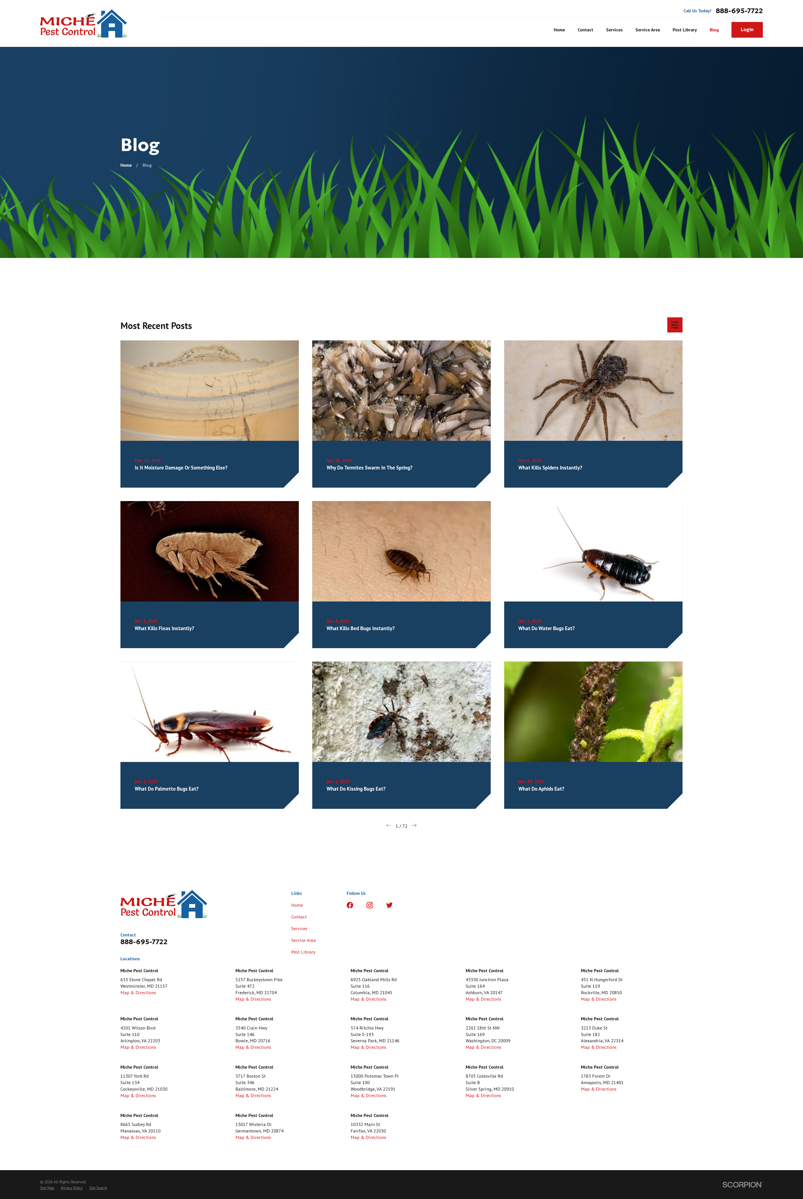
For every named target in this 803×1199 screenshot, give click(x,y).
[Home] (84, 23)
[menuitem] (47, 1188)
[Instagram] (370, 905)
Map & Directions (138, 992)
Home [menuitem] (559, 30)
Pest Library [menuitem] (685, 30)
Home (297, 905)
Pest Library (303, 952)
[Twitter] (389, 905)
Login (747, 29)
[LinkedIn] (409, 905)
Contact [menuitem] (585, 30)
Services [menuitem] (614, 30)
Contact (299, 917)
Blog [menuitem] (714, 30)
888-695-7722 (739, 10)
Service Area (303, 940)
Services (299, 928)
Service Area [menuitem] (647, 30)
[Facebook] (350, 905)
